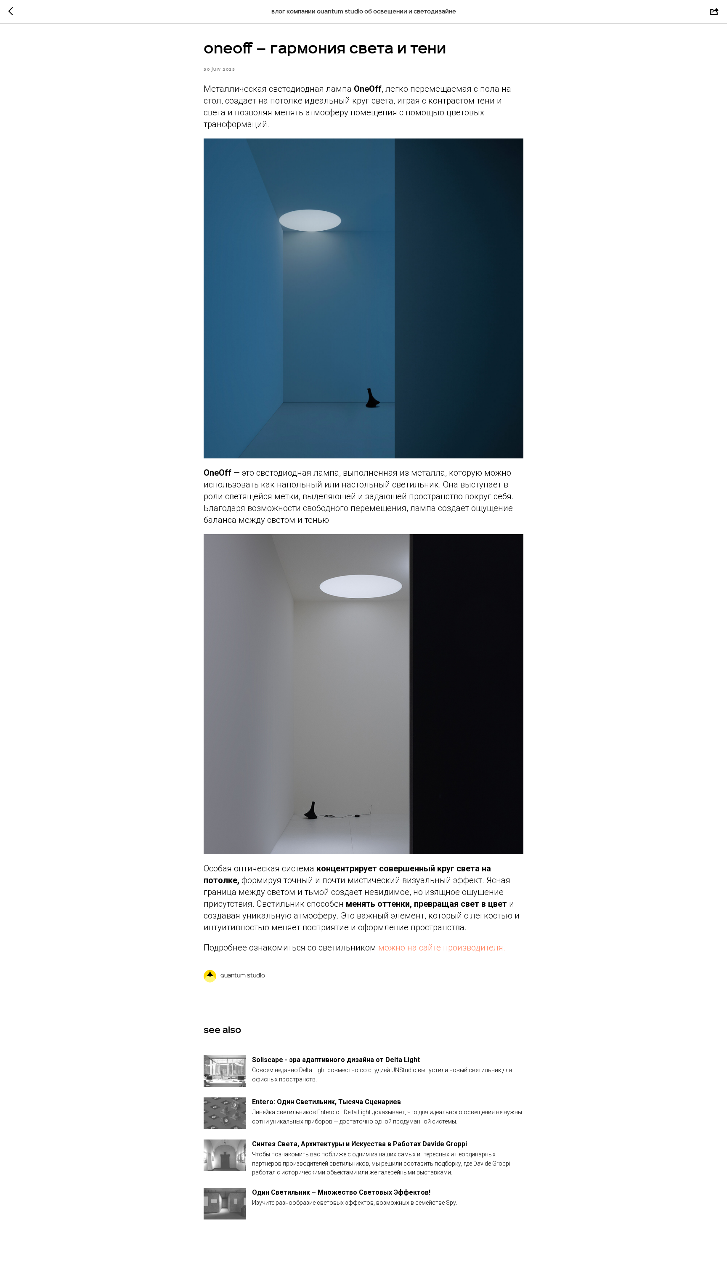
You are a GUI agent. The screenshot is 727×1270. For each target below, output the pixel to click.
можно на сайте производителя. (441, 948)
